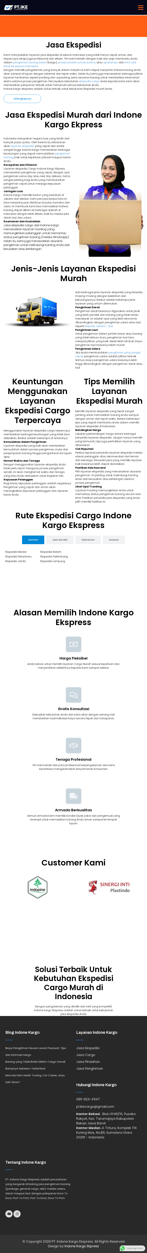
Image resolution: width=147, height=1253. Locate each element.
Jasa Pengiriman (89, 1068)
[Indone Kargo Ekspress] (16, 7)
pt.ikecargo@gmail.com (95, 1106)
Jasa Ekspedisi (87, 1048)
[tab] (33, 540)
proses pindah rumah (72, 62)
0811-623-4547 (88, 1099)
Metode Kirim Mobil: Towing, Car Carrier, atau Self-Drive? (35, 1078)
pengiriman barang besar (29, 62)
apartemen (110, 62)
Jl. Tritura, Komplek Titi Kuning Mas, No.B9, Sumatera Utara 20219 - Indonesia (106, 1132)
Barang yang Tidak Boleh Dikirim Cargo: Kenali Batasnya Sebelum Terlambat (35, 1065)
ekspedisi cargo (89, 81)
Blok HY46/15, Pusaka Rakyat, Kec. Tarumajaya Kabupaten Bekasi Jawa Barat (106, 1118)
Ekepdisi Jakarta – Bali (99, 326)
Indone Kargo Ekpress (82, 1246)
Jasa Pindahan (88, 1061)
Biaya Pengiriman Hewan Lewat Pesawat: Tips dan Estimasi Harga (35, 1051)
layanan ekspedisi (22, 146)
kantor (91, 62)
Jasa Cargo (85, 1055)
